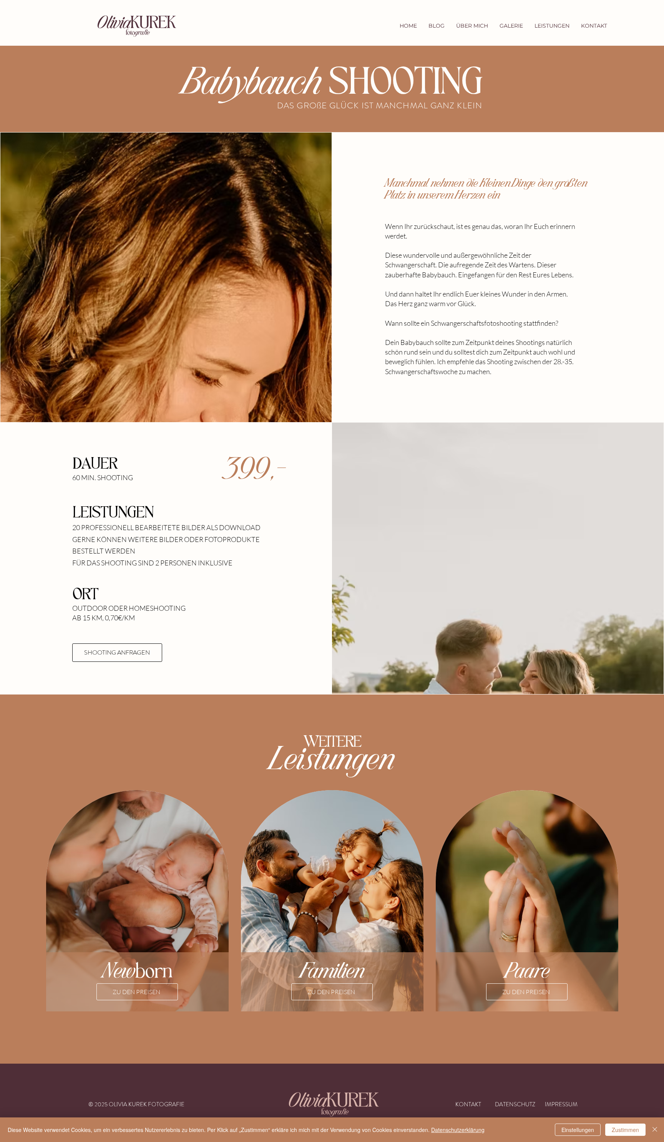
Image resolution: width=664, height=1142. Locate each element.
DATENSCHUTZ (515, 1104)
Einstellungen (577, 1130)
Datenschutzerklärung (458, 1130)
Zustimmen (625, 1130)
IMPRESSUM (561, 1104)
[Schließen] (654, 1130)
